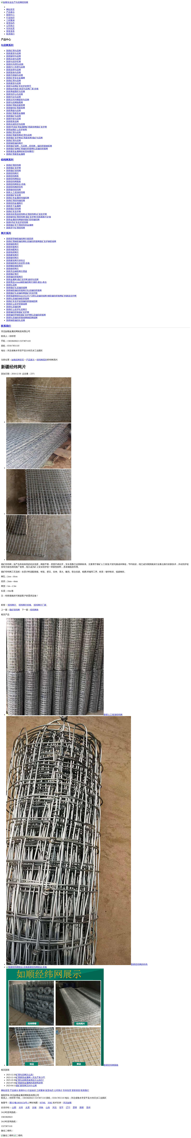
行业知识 (10, 17)
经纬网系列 (7, 159)
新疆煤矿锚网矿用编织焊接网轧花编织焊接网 (27, 149)
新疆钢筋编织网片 (14, 143)
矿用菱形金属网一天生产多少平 (30, 1077)
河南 (41, 1107)
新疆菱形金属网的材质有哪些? (20, 151)
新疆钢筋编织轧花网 (15, 320)
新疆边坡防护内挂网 (15, 124)
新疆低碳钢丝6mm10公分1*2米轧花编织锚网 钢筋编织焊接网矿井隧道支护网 (41, 296)
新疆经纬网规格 (13, 181)
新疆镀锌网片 (12, 258)
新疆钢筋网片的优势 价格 (18, 263)
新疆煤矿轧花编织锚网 (16, 288)
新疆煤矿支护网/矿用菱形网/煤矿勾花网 (24, 138)
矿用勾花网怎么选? (24, 1075)
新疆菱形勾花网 (13, 53)
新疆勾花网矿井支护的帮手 (18, 86)
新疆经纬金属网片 (14, 203)
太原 (27, 1107)
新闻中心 (10, 15)
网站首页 (10, 9)
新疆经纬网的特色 (14, 187)
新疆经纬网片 (12, 173)
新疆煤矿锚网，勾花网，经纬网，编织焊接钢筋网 (29, 146)
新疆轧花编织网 (13, 307)
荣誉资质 (10, 31)
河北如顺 (67, 1103)
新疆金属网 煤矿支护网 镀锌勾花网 (22, 279)
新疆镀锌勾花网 (13, 56)
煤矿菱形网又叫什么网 (26, 1085)
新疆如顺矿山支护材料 (16, 129)
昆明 (75, 1107)
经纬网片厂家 (40, 605)
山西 (14, 1107)
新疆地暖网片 (12, 249)
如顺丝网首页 (17, 360)
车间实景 (10, 28)
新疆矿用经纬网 (13, 165)
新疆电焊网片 (12, 252)
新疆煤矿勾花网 (13, 116)
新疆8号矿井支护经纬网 (17, 222)
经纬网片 (12, 605)
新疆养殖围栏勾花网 (15, 91)
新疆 (82, 1107)
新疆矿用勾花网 (13, 51)
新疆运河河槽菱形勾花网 (17, 100)
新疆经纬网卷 (12, 176)
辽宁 (68, 1107)
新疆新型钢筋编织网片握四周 (19, 239)
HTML (43, 1103)
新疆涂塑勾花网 (13, 70)
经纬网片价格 (25, 605)
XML (50, 1103)
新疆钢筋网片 (12, 244)
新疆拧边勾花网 (13, 97)
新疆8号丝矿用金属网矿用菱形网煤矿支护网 (26, 127)
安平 (61, 1107)
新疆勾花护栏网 (13, 61)
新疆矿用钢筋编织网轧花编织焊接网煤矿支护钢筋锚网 (31, 241)
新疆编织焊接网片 (14, 277)
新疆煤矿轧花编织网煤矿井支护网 (21, 293)
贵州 (88, 1107)
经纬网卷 (34, 610)
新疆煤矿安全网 (13, 195)
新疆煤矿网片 (12, 274)
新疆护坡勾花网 (13, 119)
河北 (54, 1107)
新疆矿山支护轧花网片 (16, 309)
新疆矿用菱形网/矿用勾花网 (19, 135)
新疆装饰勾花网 (13, 72)
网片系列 (6, 233)
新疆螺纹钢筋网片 (14, 266)
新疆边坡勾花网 (13, 59)
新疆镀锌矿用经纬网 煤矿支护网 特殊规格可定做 (28, 217)
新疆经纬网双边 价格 (15, 184)
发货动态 (10, 23)
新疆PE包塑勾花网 (14, 64)
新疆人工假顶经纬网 (15, 192)
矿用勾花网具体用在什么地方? (30, 1080)
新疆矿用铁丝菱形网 (15, 105)
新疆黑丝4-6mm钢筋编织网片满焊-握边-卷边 (26, 282)
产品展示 (10, 12)
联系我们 (10, 34)
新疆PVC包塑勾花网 (15, 67)
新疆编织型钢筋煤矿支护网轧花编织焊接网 (26, 315)
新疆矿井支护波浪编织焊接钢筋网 (21, 301)
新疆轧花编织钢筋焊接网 (17, 298)
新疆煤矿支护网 (13, 168)
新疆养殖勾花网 (13, 110)
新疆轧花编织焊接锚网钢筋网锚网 (21, 317)
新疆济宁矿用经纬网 (15, 228)
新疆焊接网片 (12, 247)
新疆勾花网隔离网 (14, 102)
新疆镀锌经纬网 (13, 190)
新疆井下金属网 (13, 206)
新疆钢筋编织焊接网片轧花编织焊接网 (24, 290)
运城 (34, 1107)
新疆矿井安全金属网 (15, 78)
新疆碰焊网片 (12, 268)
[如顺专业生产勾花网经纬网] (14, 2)
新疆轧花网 (11, 285)
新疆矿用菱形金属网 (15, 113)
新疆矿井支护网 (13, 211)
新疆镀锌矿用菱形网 (15, 108)
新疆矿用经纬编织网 (15, 200)
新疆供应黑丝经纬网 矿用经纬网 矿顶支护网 (26, 214)
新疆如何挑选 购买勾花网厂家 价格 (22, 89)
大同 (21, 1107)
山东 (48, 1107)
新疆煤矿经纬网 (13, 170)
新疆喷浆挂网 (12, 121)
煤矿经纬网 (14, 610)
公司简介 (10, 26)
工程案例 (10, 20)
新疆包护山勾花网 (14, 94)
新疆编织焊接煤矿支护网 (17, 312)
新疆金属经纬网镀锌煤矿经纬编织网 (22, 219)
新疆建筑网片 (12, 255)
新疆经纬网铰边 (13, 179)
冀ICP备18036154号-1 (19, 1103)
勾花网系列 (7, 45)
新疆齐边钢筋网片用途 (16, 271)
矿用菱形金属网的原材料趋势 (29, 1083)
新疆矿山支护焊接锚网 (16, 304)
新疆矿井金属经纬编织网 (17, 198)
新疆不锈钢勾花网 (14, 75)
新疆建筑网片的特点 (15, 260)
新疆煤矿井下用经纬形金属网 (19, 225)
